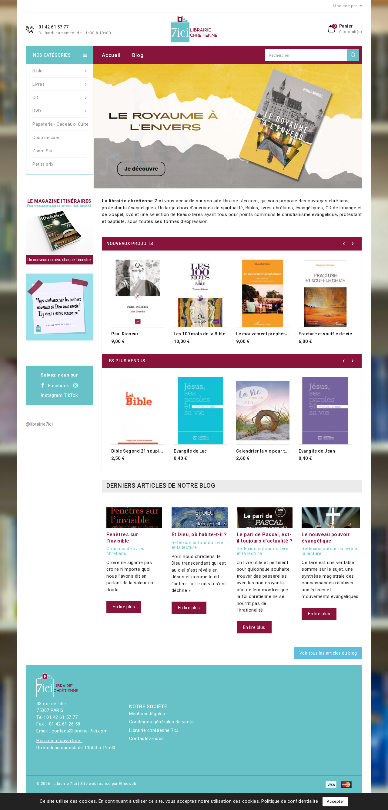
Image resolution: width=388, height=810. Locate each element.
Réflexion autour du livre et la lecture (197, 545)
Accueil (111, 55)
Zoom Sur (42, 150)
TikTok (71, 395)
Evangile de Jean (317, 451)
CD (35, 97)
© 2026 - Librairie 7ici (57, 784)
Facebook (58, 385)
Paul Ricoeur (125, 333)
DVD (36, 110)
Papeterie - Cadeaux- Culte (59, 124)
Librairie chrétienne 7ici (154, 730)
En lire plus (124, 606)
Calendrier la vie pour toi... (264, 451)
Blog (138, 55)
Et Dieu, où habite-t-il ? (199, 534)
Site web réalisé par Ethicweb (108, 784)
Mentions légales (147, 713)
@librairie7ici (39, 424)
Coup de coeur (47, 137)
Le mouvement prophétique (265, 333)
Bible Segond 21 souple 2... (140, 451)
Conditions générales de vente (161, 722)
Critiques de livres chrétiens (125, 551)
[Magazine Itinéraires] (59, 231)
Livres (38, 84)
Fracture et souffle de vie (325, 333)
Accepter (335, 801)
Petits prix (43, 164)
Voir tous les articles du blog (328, 653)
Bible (37, 70)
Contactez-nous (146, 738)
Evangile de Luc (190, 451)
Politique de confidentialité (289, 801)
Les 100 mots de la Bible (199, 333)
